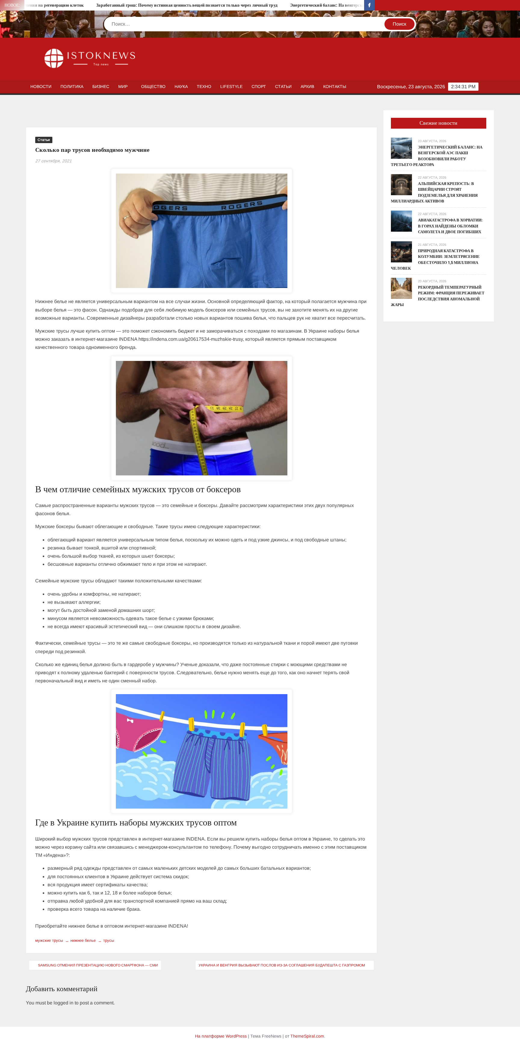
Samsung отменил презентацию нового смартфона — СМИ (98, 965)
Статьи (283, 86)
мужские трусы (49, 940)
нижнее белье (83, 940)
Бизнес (100, 86)
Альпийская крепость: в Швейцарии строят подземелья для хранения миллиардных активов (434, 192)
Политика (71, 86)
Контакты (334, 86)
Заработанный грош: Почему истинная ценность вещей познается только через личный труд (154, 5)
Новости (40, 86)
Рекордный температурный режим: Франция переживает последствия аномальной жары (437, 296)
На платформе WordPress (221, 1036)
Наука (181, 86)
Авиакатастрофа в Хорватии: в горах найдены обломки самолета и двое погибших (450, 226)
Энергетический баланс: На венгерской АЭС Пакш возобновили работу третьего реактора (346, 5)
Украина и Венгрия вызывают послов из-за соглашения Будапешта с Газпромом (282, 965)
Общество (153, 86)
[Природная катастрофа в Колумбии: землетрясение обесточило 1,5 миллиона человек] (401, 251)
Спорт (259, 86)
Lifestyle (231, 86)
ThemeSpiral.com (307, 1036)
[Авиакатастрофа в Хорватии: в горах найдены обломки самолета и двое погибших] (401, 220)
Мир (123, 86)
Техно (204, 86)
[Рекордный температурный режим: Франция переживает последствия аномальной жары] (401, 287)
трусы (108, 940)
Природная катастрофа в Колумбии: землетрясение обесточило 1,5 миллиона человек (435, 259)
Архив (307, 86)
